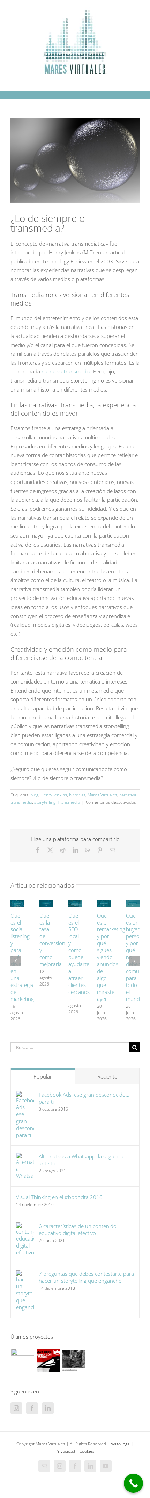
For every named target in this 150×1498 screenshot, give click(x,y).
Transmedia (69, 802)
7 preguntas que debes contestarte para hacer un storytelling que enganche (86, 1277)
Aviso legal (120, 1444)
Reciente (107, 1076)
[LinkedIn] (48, 1408)
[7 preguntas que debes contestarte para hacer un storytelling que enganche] (25, 1274)
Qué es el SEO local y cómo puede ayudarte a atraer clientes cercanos (79, 953)
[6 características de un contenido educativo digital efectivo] (25, 1226)
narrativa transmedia (66, 371)
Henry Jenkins (53, 795)
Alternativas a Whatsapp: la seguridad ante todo (83, 1160)
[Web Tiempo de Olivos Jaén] (22, 1360)
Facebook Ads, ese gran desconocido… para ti (84, 1098)
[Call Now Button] (133, 1483)
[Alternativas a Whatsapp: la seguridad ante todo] (25, 1156)
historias (77, 795)
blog (34, 795)
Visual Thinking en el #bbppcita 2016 (59, 1197)
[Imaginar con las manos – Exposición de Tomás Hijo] (48, 1360)
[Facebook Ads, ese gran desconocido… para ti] (25, 1095)
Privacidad (65, 1451)
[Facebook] (32, 1408)
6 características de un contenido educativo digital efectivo (78, 1229)
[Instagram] (16, 1408)
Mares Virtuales (102, 795)
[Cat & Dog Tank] (73, 1360)
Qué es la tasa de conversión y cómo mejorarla (52, 940)
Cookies (87, 1451)
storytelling (44, 802)
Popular (42, 1076)
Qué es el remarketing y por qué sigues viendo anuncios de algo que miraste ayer (111, 957)
